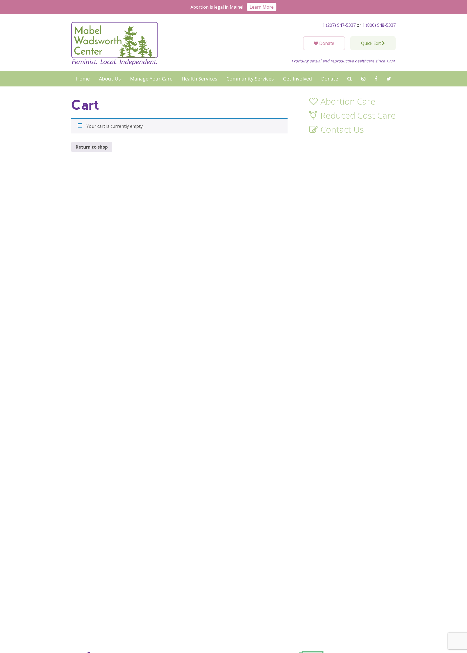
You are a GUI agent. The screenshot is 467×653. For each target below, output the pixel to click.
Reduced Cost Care (358, 115)
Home (83, 78)
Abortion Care (348, 101)
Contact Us (342, 129)
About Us (110, 78)
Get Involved (297, 78)
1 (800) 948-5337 (379, 25)
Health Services (199, 78)
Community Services (250, 78)
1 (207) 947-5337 (339, 25)
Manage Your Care (151, 78)
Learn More (261, 7)
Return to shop (92, 147)
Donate (329, 78)
